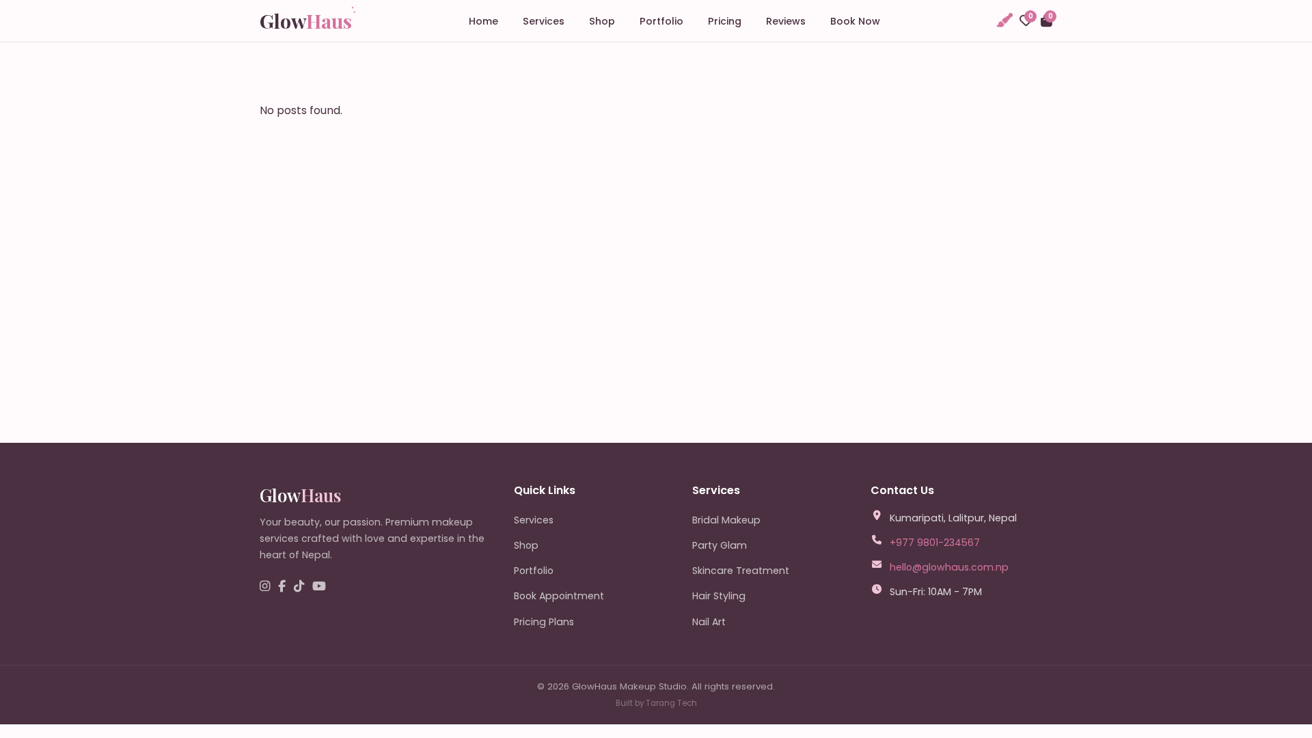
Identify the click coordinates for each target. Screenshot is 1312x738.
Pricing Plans (544, 622)
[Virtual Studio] (1003, 20)
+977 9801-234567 (935, 542)
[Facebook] (282, 586)
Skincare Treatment (740, 570)
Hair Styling (719, 596)
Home (483, 21)
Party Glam (719, 545)
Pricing (724, 21)
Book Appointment (559, 596)
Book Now (855, 21)
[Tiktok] (299, 586)
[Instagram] (265, 586)
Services (543, 21)
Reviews (786, 21)
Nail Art (709, 622)
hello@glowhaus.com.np (949, 567)
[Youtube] (319, 586)
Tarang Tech (671, 703)
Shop (602, 21)
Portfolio (661, 21)
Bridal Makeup (726, 520)
